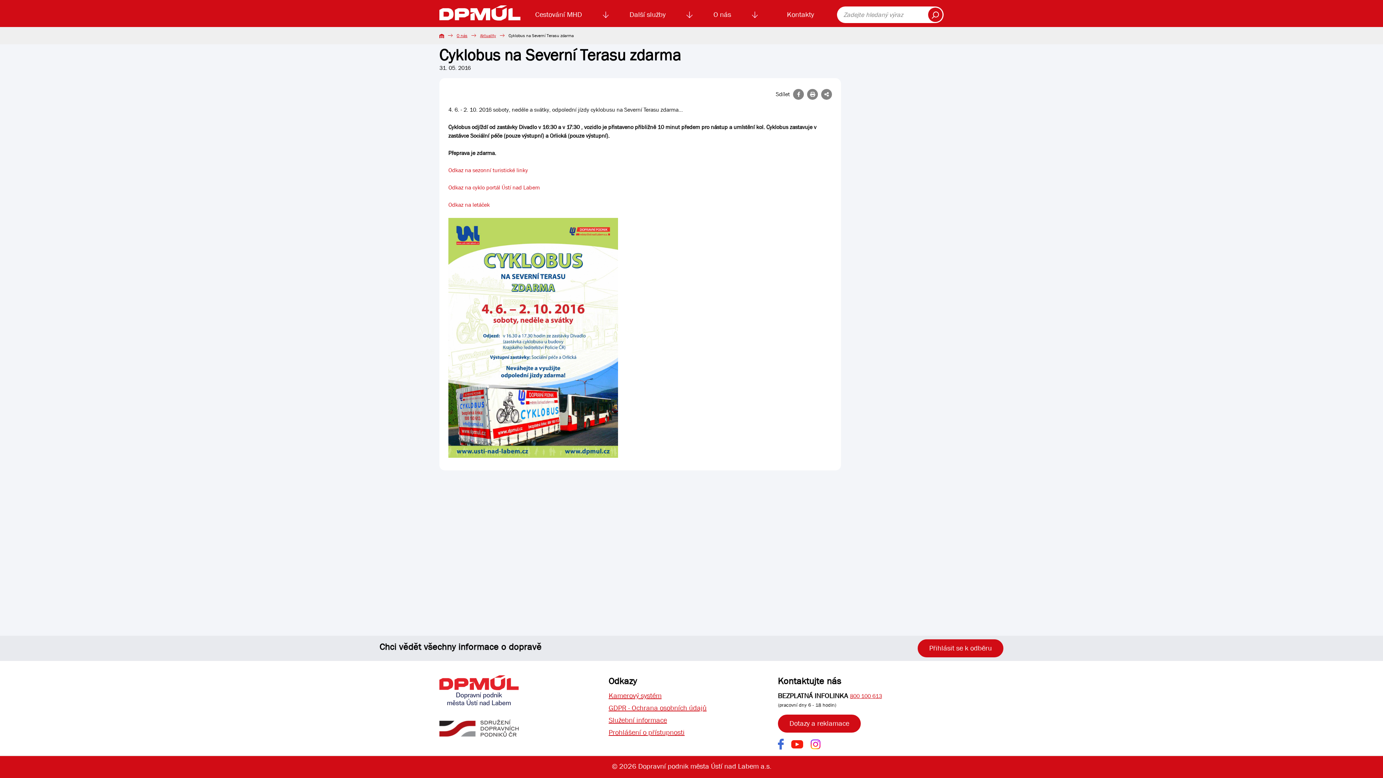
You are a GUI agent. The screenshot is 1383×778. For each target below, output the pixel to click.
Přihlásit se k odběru (960, 648)
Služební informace (638, 720)
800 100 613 (866, 696)
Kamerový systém (635, 695)
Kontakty (800, 14)
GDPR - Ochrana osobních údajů (658, 707)
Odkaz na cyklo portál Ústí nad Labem (494, 187)
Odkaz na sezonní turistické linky (488, 170)
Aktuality (488, 36)
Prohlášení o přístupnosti (647, 732)
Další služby (648, 14)
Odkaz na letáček (469, 205)
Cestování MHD (558, 14)
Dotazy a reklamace (819, 723)
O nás (722, 14)
